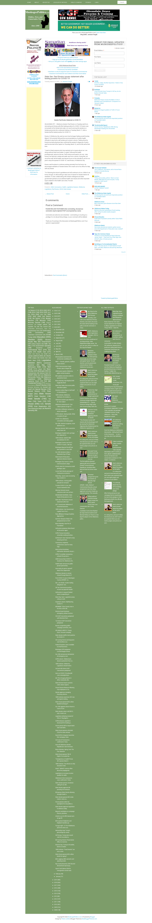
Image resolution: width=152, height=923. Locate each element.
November (59, 332)
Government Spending (43, 346)
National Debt (44, 373)
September (59, 338)
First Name (97, 57)
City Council (44, 326)
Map (43, 365)
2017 (49, 312)
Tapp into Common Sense (102, 234)
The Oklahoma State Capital (102, 117)
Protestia (97, 98)
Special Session (34, 391)
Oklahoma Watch (99, 225)
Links (97, 2)
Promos (88, 2)
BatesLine (97, 108)
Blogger (92, 917)
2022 (34, 316)
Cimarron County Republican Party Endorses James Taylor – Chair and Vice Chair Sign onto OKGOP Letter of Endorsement (107, 237)
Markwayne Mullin (34, 367)
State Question (40, 396)
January (58, 876)
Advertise (46, 2)
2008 (55, 910)
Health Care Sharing (34, 354)
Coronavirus (58, 187)
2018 (33, 314)
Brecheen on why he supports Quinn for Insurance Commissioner (67, 71)
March (57, 354)
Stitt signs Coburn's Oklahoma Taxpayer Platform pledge (113, 400)
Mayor (40, 369)
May (57, 349)
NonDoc (96, 176)
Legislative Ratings (60, 2)
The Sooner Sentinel (100, 168)
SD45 (61, 189)
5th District (36, 318)
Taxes (39, 401)
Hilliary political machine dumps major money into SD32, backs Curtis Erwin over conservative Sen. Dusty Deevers (89, 502)
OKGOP (30, 375)
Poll (45, 381)
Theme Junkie (65, 919)
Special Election (40, 389)
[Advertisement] (33, 118)
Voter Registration (40, 406)
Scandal (45, 387)
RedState (97, 89)
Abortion (43, 320)
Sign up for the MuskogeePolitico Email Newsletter (68, 59)
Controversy (47, 331)
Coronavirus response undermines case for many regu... (63, 544)
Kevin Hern (32, 360)
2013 (55, 896)
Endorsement (46, 342)
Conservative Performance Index (37, 328)
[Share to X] (49, 183)
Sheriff (30, 389)
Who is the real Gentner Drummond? (67, 67)
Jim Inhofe (47, 356)
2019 (41, 314)
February (58, 874)
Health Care (41, 352)
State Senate (67, 189)
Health (64, 187)
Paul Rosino (55, 189)
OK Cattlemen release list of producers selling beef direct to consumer (118, 424)
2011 (55, 902)
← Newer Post (49, 194)
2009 (55, 907)
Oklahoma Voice (99, 202)
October (58, 335)
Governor (39, 348)
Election (31, 339)
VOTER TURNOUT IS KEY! (101, 188)
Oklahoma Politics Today (101, 208)
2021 (55, 324)
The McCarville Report (100, 125)
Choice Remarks (99, 217)
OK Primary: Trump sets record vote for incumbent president (117, 359)
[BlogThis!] (48, 183)
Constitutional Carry (33, 330)
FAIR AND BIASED (99, 186)
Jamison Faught (67, 81)
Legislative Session (72, 187)
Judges (34, 358)
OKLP (39, 375)
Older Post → (86, 194)
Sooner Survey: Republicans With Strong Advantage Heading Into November (106, 127)
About (37, 2)
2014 (33, 312)
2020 (52, 187)
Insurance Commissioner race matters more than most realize (68, 73)
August (58, 340)
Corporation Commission (35, 334)
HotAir (96, 81)
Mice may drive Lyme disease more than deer (107, 203)
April (57, 351)
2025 (55, 313)
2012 (49, 310)
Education (41, 337)
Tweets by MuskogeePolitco (109, 298)
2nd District (46, 316)
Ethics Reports (36, 344)
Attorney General (34, 322)
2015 (55, 891)
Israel (45, 354)
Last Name (97, 63)
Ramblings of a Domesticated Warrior (105, 244)
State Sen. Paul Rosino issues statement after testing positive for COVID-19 (64, 77)
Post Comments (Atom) (60, 275)
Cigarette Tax (32, 326)
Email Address (99, 50)
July (57, 343)
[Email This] (46, 183)
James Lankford (33, 356)
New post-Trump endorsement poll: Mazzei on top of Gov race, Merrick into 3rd (93, 455)
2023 (55, 319)
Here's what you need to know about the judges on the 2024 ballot (117, 508)
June (57, 346)
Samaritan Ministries (33, 387)
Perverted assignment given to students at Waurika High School (93, 479)
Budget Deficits (42, 324)
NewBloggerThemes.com (89, 919)
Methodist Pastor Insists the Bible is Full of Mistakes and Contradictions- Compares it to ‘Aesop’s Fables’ (107, 101)
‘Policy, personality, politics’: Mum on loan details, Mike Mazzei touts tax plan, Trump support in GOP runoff (106, 179)
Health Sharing (76, 2)
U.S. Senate (46, 404)
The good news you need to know (68, 57)
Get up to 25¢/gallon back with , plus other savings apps (68, 61)
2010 (41, 310)
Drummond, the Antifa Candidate (68, 69)
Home (29, 2)
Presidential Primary (34, 383)
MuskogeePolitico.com (75, 917)
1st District (31, 310)
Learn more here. (101, 32)
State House (45, 393)
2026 (55, 310)
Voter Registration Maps (35, 408)
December (59, 329)
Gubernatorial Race (35, 350)
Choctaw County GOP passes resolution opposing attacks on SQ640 (93, 413)
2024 (55, 316)
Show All (123, 252)
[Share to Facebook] (51, 183)
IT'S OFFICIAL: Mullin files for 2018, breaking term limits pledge (117, 487)
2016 (41, 312)
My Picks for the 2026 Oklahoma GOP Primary (92, 313)
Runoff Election (41, 385)
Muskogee (41, 371)
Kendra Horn (44, 358)
